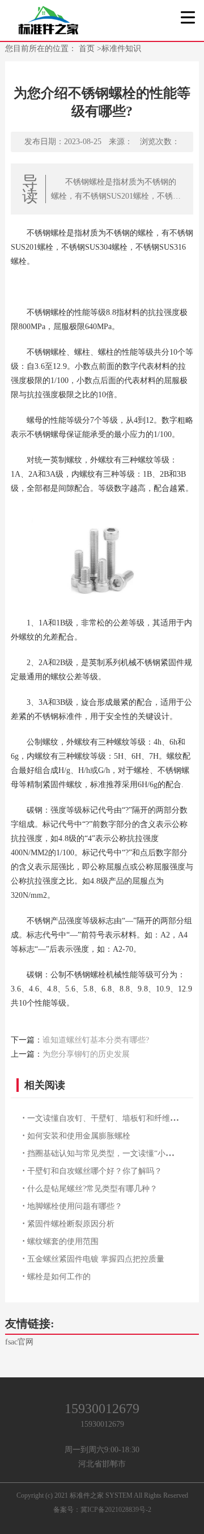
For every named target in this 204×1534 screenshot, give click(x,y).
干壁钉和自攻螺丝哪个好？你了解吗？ (94, 1171)
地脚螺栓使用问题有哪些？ (74, 1206)
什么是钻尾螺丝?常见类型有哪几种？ (92, 1188)
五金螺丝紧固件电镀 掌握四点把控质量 (95, 1259)
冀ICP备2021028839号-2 (115, 1510)
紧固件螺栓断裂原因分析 (70, 1224)
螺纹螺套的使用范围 (63, 1241)
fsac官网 (19, 1342)
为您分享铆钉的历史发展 (86, 1054)
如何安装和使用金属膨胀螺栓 (78, 1136)
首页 (88, 48)
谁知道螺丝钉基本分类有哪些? (95, 1040)
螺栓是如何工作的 (59, 1276)
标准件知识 (121, 48)
